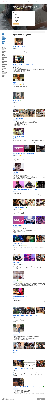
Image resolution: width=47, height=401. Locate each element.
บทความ (17, 1)
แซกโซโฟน (3, 75)
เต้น (2, 65)
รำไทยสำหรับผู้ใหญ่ (4, 61)
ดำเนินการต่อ (16, 23)
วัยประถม (16, 15)
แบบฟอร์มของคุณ (28, 1)
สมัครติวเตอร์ (42, 1)
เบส (2, 69)
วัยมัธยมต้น (17, 17)
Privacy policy (9, 399)
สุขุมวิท (3, 42)
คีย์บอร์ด (3, 52)
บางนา (3, 33)
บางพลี (3, 34)
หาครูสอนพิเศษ (11, 1)
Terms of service (4, 399)
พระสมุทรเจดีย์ (3, 38)
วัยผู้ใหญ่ (16, 21)
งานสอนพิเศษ (35, 1)
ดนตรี (2, 54)
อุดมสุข (3, 43)
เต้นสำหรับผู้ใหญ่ (4, 68)
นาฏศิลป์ (3, 59)
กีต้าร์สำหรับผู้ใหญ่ (4, 51)
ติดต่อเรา (13, 399)
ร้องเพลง (3, 62)
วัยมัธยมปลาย (17, 18)
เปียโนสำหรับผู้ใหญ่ (4, 72)
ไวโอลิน (3, 76)
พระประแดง (3, 37)
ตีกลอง (3, 58)
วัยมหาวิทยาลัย (17, 20)
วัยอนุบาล (16, 14)
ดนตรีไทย (3, 55)
